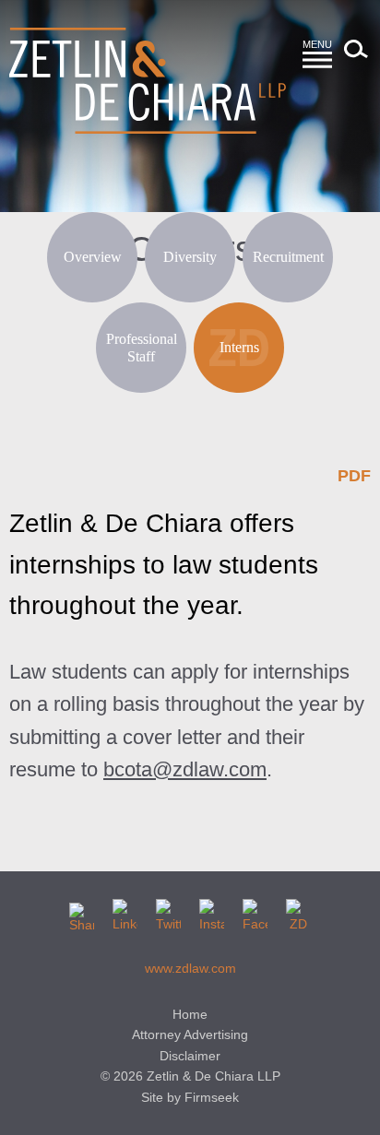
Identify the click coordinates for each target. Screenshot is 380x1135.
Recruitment (288, 257)
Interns (239, 347)
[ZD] (298, 911)
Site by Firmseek (190, 1097)
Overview (93, 257)
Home (190, 1014)
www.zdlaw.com (190, 968)
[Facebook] (255, 911)
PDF (354, 476)
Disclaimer (190, 1055)
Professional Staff (141, 347)
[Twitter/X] (168, 911)
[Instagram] (211, 911)
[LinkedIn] (125, 911)
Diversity (190, 257)
